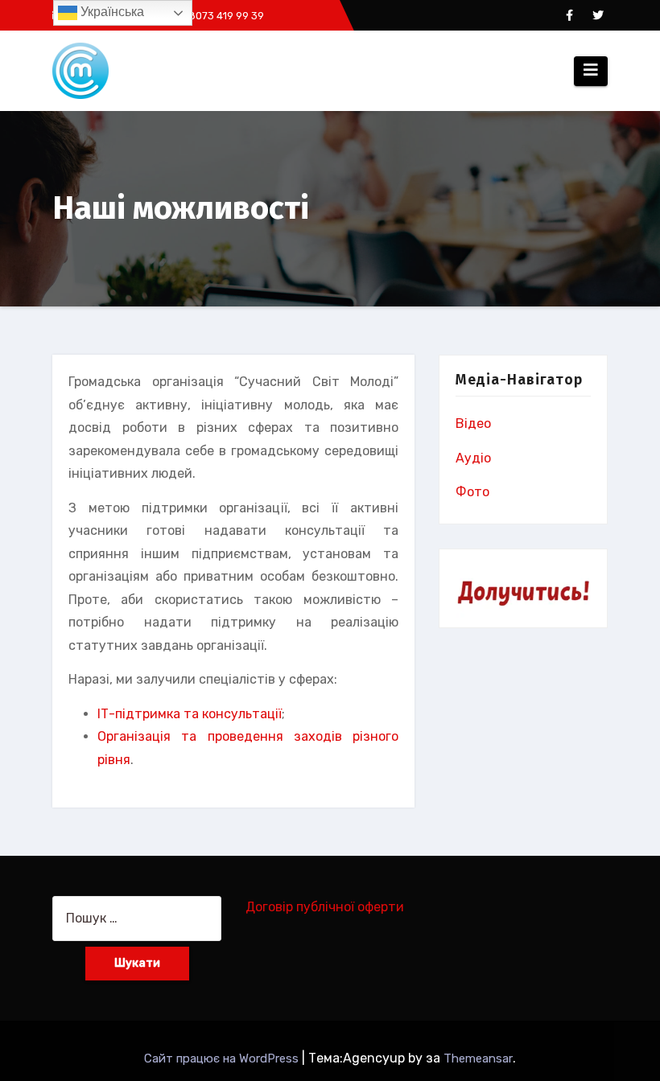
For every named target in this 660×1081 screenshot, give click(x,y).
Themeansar (478, 1058)
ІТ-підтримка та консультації (189, 713)
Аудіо (473, 458)
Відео (473, 423)
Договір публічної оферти (324, 907)
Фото (472, 491)
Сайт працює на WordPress (223, 1058)
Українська (110, 11)
